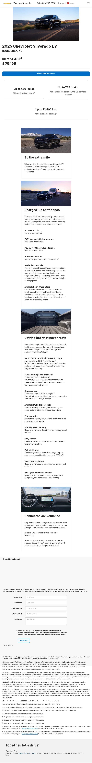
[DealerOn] (11, 751)
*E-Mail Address (16, 608)
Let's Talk (23, 640)
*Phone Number (17, 613)
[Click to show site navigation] (88, 3)
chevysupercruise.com (30, 728)
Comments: (18, 619)
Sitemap (27, 753)
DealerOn (21, 753)
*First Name (18, 597)
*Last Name (18, 602)
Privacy (33, 753)
